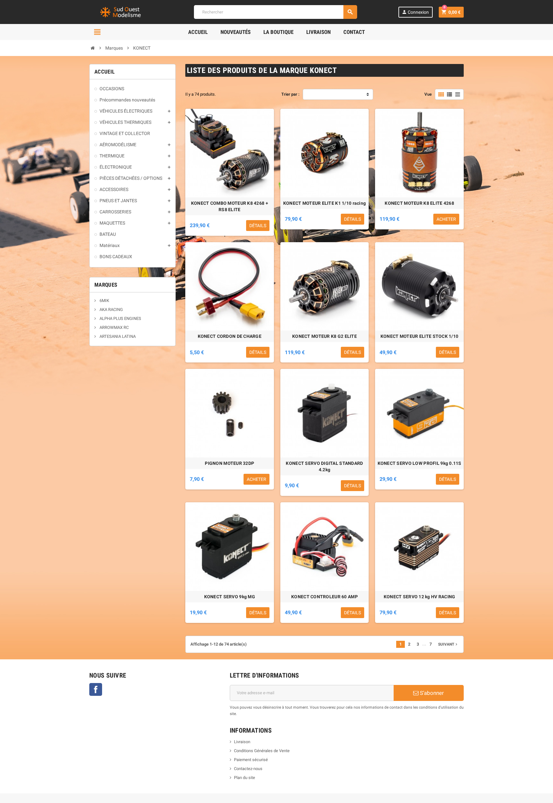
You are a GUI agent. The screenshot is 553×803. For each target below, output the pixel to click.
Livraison (242, 741)
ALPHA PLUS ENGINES (120, 318)
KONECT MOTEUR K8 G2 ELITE (324, 336)
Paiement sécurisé (251, 759)
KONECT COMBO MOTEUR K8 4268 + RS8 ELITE (229, 206)
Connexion (415, 12)
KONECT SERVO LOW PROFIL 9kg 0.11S (419, 463)
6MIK (104, 300)
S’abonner (431, 693)
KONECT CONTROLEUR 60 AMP (324, 596)
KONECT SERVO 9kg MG (229, 596)
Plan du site (244, 777)
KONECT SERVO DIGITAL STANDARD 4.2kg (324, 466)
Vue (428, 94)
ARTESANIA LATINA (117, 336)
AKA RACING (111, 309)
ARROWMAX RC (114, 327)
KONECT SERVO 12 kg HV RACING (419, 596)
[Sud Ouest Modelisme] (121, 11)
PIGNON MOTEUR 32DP (229, 463)
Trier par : (290, 94)
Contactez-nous (248, 768)
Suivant (448, 644)
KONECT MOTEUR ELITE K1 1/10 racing (324, 203)
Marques (105, 285)
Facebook (95, 689)
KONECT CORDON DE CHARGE (229, 336)
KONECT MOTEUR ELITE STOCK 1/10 (419, 336)
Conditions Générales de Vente (262, 750)
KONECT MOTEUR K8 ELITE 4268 (419, 203)
